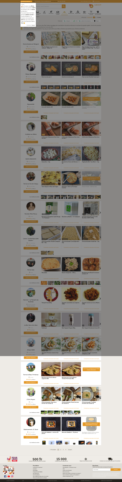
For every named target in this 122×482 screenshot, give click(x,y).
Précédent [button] (29, 25)
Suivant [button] (33, 25)
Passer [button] (22, 4)
